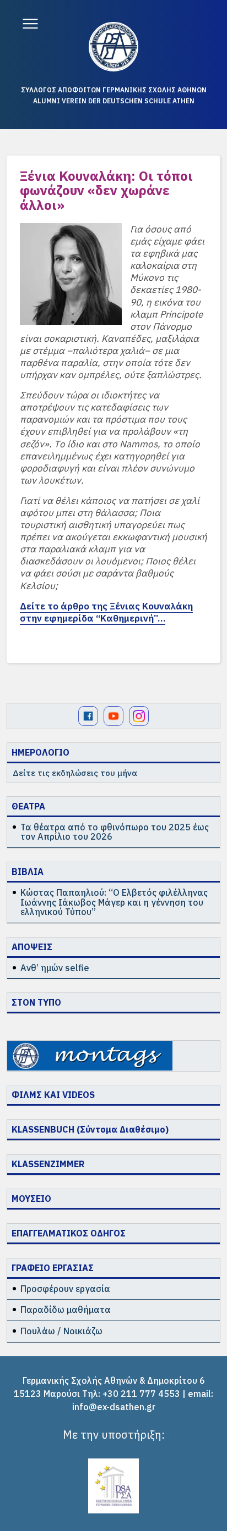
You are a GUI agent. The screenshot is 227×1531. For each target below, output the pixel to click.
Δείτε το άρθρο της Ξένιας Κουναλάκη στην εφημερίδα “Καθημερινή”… (106, 612)
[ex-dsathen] (113, 46)
